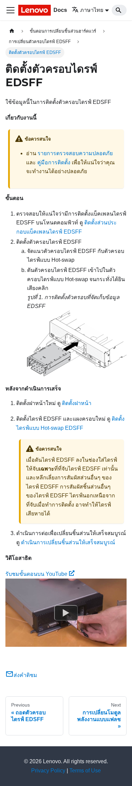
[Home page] (11, 31)
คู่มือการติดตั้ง (53, 162)
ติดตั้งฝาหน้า (76, 403)
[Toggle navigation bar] (10, 10)
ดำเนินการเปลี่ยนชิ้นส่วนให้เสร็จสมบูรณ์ (68, 542)
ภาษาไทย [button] (91, 10)
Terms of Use (85, 770)
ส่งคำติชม (25, 675)
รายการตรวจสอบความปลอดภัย (75, 153)
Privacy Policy (48, 770)
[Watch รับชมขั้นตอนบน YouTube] (66, 613)
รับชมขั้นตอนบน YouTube (36, 574)
